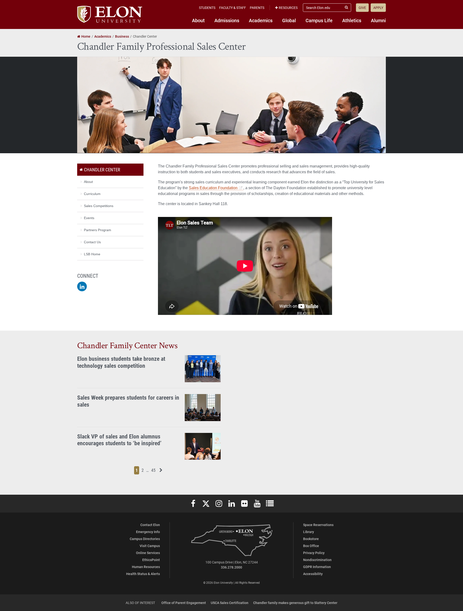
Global (289, 20)
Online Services (148, 552)
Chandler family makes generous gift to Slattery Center (295, 602)
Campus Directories (145, 538)
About (198, 20)
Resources (288, 7)
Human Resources (146, 566)
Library (308, 531)
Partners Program (97, 230)
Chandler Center (102, 170)
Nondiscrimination (317, 559)
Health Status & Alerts (143, 573)
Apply (378, 7)
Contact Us (92, 242)
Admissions (226, 20)
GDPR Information (317, 566)
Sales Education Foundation (213, 188)
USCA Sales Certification (229, 602)
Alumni (378, 20)
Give (362, 7)
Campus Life (319, 20)
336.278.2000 (231, 567)
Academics (260, 20)
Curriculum (92, 194)
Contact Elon (150, 524)
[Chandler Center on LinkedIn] (82, 286)
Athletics (351, 20)
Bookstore (311, 538)
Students (207, 7)
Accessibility (313, 573)
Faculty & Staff (232, 7)
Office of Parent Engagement (183, 602)
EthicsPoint (151, 559)
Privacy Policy (314, 552)
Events (89, 218)
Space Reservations (318, 524)
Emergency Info (148, 531)
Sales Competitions (98, 206)
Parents (257, 7)
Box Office (311, 545)
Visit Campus (150, 545)
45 (154, 470)
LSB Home (92, 254)
